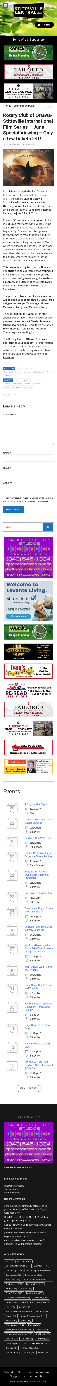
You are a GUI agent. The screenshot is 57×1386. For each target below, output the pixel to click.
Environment (14, 1284)
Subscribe (24, 1372)
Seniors (42, 1338)
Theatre (7, 375)
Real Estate (43, 1334)
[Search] (48, 527)
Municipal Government (19, 1311)
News (49, 372)
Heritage (27, 1302)
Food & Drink (14, 1293)
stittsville (36, 383)
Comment (9, 414)
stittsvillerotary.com (26, 350)
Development (33, 1275)
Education (13, 1279)
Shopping (12, 1343)
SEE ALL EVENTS (28, 1088)
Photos (34, 1325)
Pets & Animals (15, 1325)
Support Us (17, 1376)
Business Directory (14, 1185)
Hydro (10, 1306)
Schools (12, 1338)
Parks (26, 1320)
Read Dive (9, 1216)
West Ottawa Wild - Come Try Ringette (38, 968)
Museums (42, 1311)
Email (7, 468)
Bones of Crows (22, 380)
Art (19, 368)
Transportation (30, 1347)
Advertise (42, 1372)
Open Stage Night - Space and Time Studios (39, 910)
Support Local (11, 1189)
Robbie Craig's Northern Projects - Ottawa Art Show (39, 854)
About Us (36, 1376)
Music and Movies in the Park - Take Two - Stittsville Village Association (39, 948)
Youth (43, 1352)
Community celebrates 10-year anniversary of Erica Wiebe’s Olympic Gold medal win (26, 1209)
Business (40, 1265)
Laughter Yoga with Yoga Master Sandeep (38, 821)
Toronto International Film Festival (18, 387)
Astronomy (24, 1261)
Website (7, 483)
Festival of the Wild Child (38, 838)
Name (7, 452)
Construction (13, 1275)
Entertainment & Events (33, 372)
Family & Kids (34, 1284)
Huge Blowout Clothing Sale (37, 1026)
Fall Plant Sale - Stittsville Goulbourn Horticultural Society (38, 1007)
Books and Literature (18, 1265)
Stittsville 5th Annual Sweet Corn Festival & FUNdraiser (37, 875)
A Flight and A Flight (36, 804)
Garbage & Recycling (18, 1297)
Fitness (26, 1288)
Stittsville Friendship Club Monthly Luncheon (38, 928)
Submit (8, 1372)
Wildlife (29, 1352)
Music (11, 1316)
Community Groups (12, 372)
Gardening (40, 1297)
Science (27, 1338)
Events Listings (12, 1192)
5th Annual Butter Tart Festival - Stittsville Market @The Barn (39, 1065)
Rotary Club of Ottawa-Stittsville (17, 383)
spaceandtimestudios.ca (18, 1167)
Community (29, 368)
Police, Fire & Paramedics (20, 1329)
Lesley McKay (13, 144)
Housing (42, 1302)
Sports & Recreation (35, 1343)
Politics (43, 1329)
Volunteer (13, 1352)
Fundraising (34, 1293)
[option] (30, 106)
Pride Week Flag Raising (38, 893)
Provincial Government (19, 1334)
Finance (11, 1288)
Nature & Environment (32, 1316)
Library (24, 1306)
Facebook (8, 357)
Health (11, 1302)
